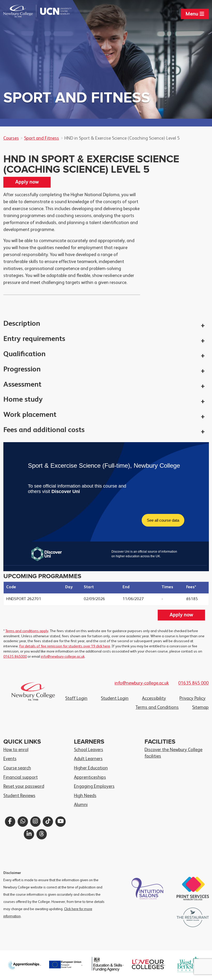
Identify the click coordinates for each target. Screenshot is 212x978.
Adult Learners (88, 759)
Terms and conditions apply (26, 631)
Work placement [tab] (29, 415)
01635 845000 (15, 656)
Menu (192, 14)
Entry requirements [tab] (34, 339)
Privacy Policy (192, 698)
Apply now (27, 182)
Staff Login (76, 698)
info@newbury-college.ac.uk (63, 656)
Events (10, 759)
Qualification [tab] (24, 354)
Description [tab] (21, 324)
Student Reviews (19, 795)
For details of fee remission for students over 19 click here (64, 646)
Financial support (20, 777)
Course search (17, 768)
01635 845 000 (193, 683)
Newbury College (20, 11)
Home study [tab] (23, 399)
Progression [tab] (22, 369)
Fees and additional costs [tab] (44, 430)
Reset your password (23, 786)
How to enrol (15, 750)
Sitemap (200, 707)
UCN (54, 11)
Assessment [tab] (22, 384)
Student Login (114, 698)
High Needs (85, 795)
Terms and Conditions (157, 707)
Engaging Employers (94, 786)
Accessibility (154, 698)
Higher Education (91, 768)
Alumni (81, 804)
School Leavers (88, 750)
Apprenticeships (90, 777)
